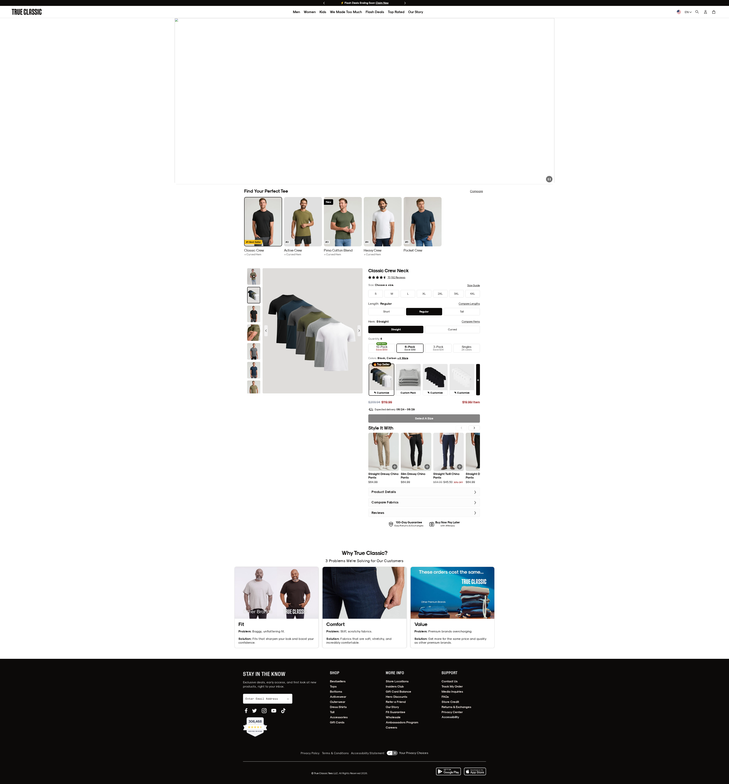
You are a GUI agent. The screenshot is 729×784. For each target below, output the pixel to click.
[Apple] (475, 771)
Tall (332, 712)
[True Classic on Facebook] (246, 710)
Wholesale (393, 717)
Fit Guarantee (395, 712)
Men (296, 12)
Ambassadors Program (402, 722)
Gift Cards (337, 722)
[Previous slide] (324, 3)
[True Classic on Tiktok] (283, 710)
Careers (391, 727)
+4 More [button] (402, 358)
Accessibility (450, 717)
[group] (263, 226)
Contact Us (450, 681)
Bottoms (336, 692)
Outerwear (337, 702)
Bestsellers (338, 681)
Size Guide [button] (473, 285)
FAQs (445, 697)
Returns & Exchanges (456, 707)
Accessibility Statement (367, 753)
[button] (714, 12)
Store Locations (397, 681)
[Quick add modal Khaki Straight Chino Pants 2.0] (394, 466)
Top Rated (396, 12)
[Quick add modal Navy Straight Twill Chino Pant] (459, 466)
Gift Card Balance (398, 692)
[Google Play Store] (448, 771)
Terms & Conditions (335, 753)
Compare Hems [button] (471, 321)
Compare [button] (469, 303)
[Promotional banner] (364, 101)
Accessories (339, 717)
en (687, 12)
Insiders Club (395, 686)
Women (310, 12)
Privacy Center (452, 712)
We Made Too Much (346, 12)
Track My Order (452, 686)
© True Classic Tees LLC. (325, 773)
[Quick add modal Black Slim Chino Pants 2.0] (427, 466)
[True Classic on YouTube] (273, 710)
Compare (476, 191)
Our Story (415, 12)
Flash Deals (375, 12)
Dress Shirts (338, 707)
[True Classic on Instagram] (264, 710)
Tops (333, 686)
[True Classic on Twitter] (254, 710)
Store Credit (450, 702)
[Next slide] (405, 3)
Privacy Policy (310, 753)
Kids (323, 12)
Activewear (338, 697)
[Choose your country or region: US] (679, 12)
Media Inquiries (452, 692)
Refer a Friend (396, 702)
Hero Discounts (396, 697)
